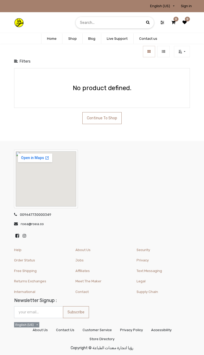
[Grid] (149, 51)
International (24, 292)
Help (18, 250)
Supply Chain (147, 292)
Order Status (24, 260)
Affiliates (82, 271)
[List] (163, 51)
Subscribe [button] (75, 312)
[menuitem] (52, 38)
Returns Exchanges (30, 281)
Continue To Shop (102, 118)
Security (143, 250)
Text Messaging (149, 271)
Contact (82, 292)
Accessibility (161, 330)
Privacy (143, 260)
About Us (83, 250)
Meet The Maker (88, 281)
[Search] (148, 22)
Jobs (79, 260)
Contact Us (65, 330)
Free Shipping (25, 271)
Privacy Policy (131, 330)
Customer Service (97, 330)
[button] (182, 51)
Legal (141, 281)
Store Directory (102, 339)
